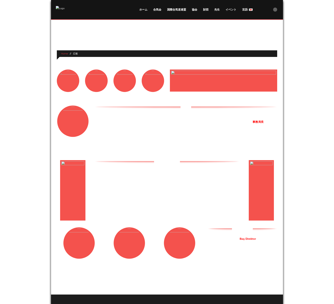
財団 (206, 9)
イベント (231, 9)
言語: (245, 9)
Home (64, 53)
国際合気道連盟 (176, 9)
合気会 (157, 9)
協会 (194, 9)
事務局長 (258, 121)
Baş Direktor (248, 238)
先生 (217, 9)
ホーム (143, 9)
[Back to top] (167, 299)
